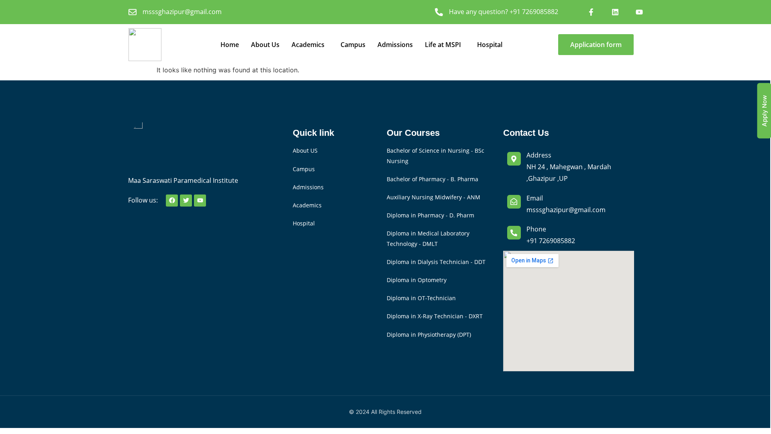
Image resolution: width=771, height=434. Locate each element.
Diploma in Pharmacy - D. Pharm (430, 215)
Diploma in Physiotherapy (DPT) (429, 334)
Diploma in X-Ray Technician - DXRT (435, 316)
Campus (353, 44)
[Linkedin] (615, 12)
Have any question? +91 (503, 11)
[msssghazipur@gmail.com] (132, 12)
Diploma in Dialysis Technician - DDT (436, 262)
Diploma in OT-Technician (421, 298)
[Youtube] (639, 12)
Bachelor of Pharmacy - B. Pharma (432, 179)
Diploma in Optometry (417, 280)
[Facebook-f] (591, 12)
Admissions (395, 44)
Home (229, 44)
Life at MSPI (443, 44)
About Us (265, 44)
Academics (308, 44)
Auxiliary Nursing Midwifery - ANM (433, 197)
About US (305, 150)
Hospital (489, 44)
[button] (310, 44)
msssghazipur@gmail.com (182, 11)
